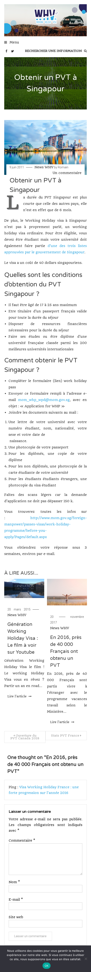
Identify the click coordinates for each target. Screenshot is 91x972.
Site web (16, 917)
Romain (63, 167)
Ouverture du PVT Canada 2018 (24, 737)
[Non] (86, 959)
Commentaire (22, 840)
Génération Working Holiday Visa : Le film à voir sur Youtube (22, 638)
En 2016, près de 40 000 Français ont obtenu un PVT (65, 651)
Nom (14, 882)
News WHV (43, 167)
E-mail (16, 900)
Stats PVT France (65, 735)
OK (47, 965)
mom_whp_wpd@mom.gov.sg (44, 400)
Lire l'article (17, 696)
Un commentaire (67, 173)
